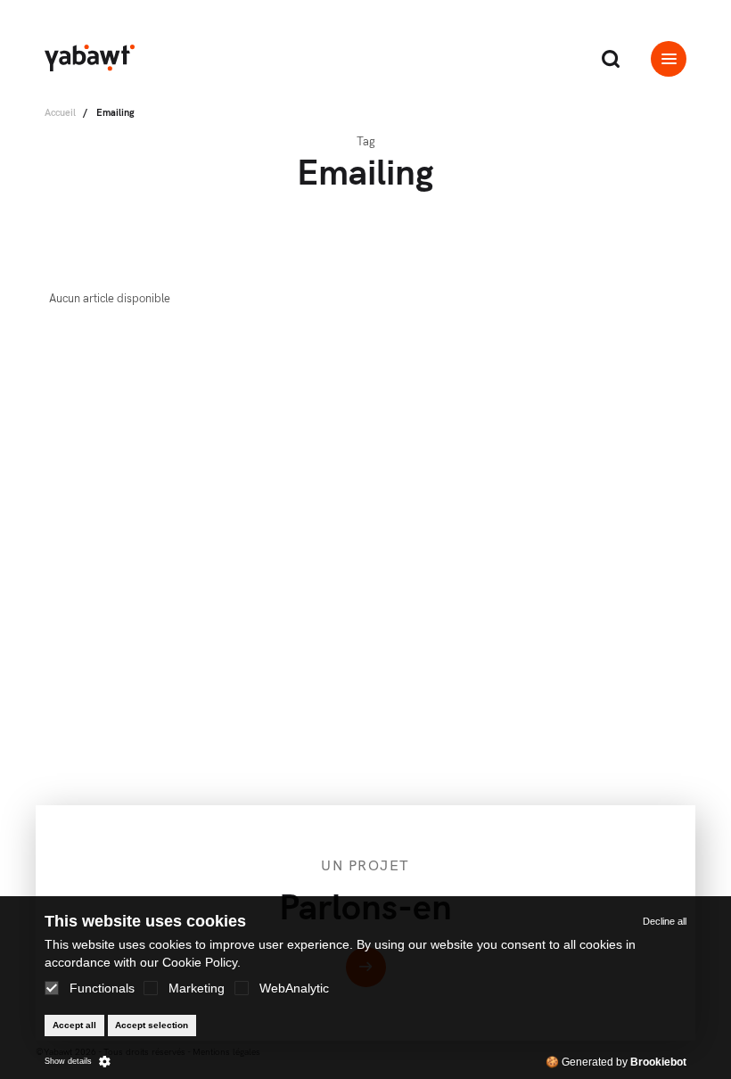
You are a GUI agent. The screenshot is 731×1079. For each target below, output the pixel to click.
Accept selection (151, 1025)
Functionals (102, 988)
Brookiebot (658, 1062)
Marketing (196, 988)
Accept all (74, 1025)
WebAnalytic (294, 988)
